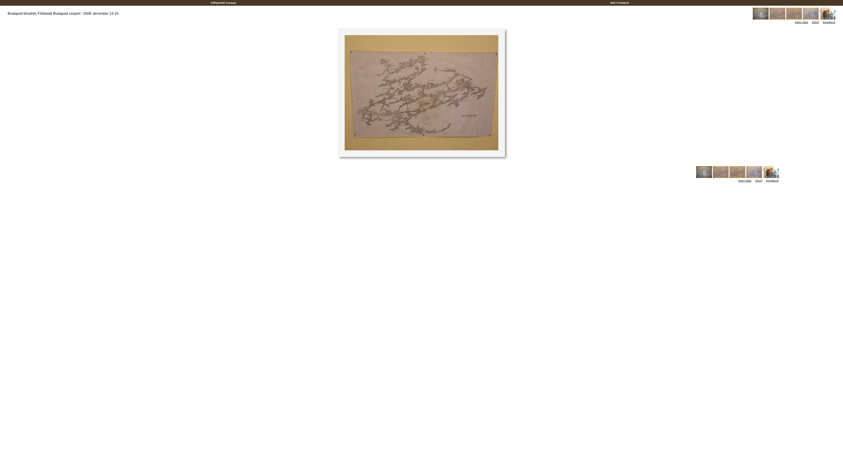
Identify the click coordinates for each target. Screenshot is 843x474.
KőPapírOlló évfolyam (224, 3)
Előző (815, 22)
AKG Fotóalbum (619, 3)
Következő (829, 22)
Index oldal (801, 22)
